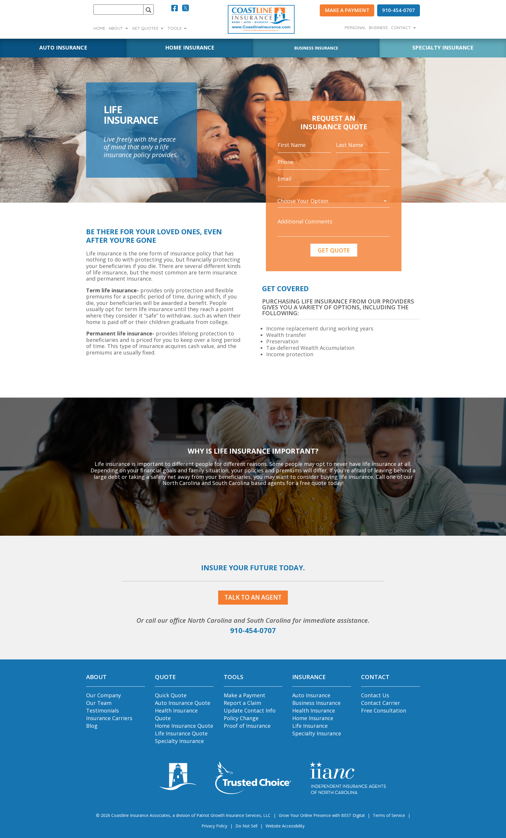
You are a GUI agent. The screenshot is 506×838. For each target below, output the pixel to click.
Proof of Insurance (247, 725)
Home (99, 28)
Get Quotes (145, 28)
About (116, 28)
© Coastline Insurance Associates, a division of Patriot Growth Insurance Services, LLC (183, 815)
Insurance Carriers (109, 718)
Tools (174, 28)
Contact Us (375, 695)
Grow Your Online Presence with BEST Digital (322, 815)
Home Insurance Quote (184, 725)
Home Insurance (312, 718)
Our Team (99, 702)
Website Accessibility (285, 826)
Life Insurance (310, 725)
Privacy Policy (214, 826)
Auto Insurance (311, 695)
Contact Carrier (380, 702)
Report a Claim (242, 702)
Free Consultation (383, 710)
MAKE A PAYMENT (347, 10)
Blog (92, 725)
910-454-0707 (398, 10)
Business (378, 28)
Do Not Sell (246, 826)
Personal (355, 28)
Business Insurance (316, 702)
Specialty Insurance (179, 740)
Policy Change (241, 718)
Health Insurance (313, 710)
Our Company (103, 695)
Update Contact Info (250, 710)
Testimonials (102, 710)
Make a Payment (244, 695)
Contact (401, 28)
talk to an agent (253, 597)
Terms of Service (389, 815)
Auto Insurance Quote (182, 702)
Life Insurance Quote (181, 733)
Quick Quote (171, 695)
